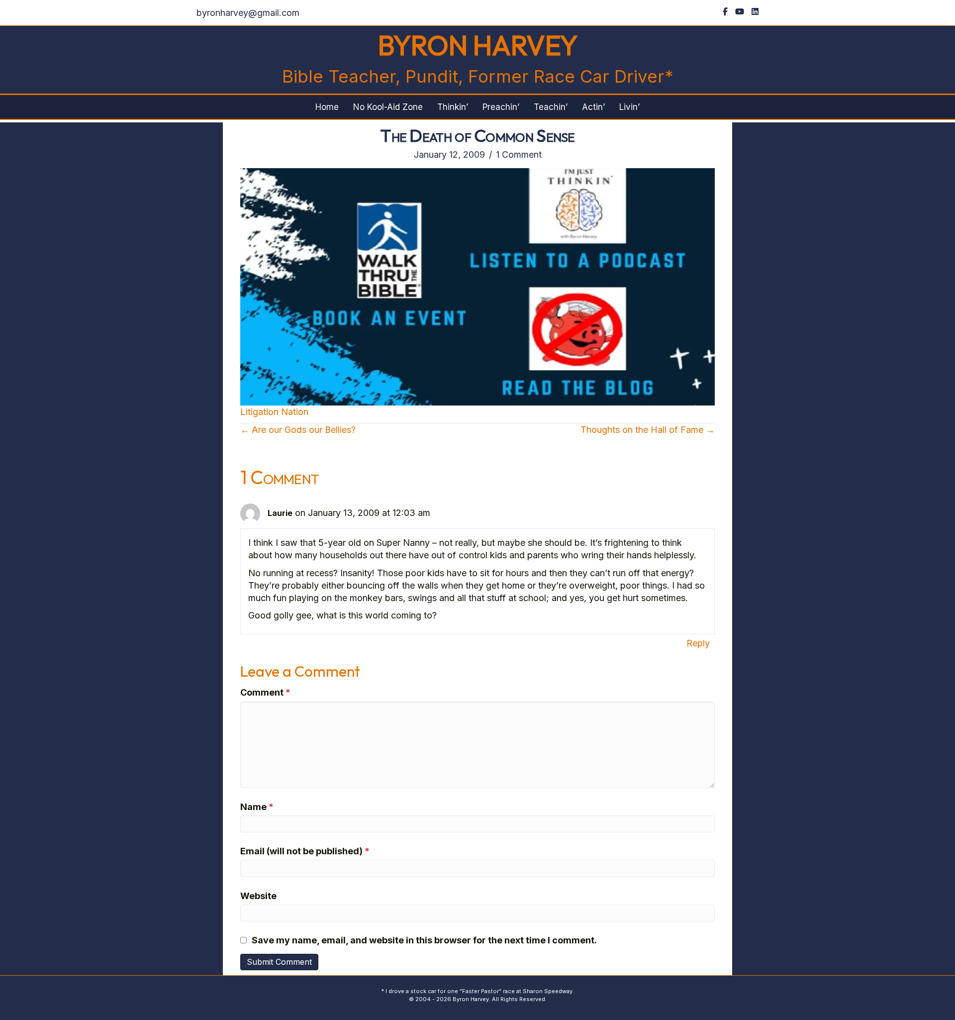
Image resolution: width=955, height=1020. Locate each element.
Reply (698, 643)
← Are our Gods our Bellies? (298, 429)
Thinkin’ (452, 107)
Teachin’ (551, 107)
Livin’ (629, 107)
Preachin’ (500, 107)
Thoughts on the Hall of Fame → (647, 429)
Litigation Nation (274, 412)
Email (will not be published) (305, 851)
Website (258, 896)
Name (257, 807)
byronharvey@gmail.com (247, 12)
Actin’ (593, 107)
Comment (265, 692)
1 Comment (519, 154)
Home (327, 107)
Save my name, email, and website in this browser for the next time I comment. (424, 940)
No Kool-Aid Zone (388, 107)
